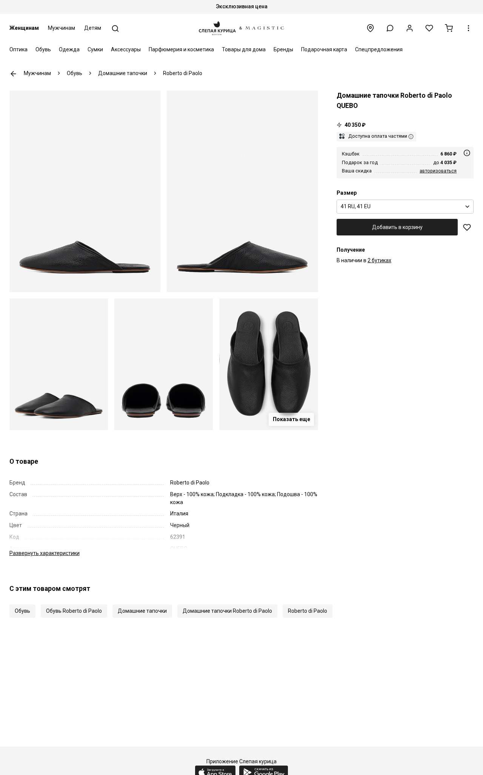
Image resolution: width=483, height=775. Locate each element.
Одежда (69, 49)
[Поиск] (115, 28)
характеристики (44, 553)
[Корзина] (449, 28)
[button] (390, 28)
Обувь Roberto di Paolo (74, 611)
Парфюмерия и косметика (181, 49)
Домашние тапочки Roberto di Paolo (227, 611)
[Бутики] (370, 28)
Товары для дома (244, 49)
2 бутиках (379, 260)
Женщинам (24, 28)
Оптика (18, 49)
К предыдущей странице (13, 74)
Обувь (43, 49)
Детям (92, 28)
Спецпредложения (379, 49)
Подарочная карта (324, 49)
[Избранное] (429, 28)
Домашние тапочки (142, 611)
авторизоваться (438, 170)
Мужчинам (61, 28)
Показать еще (291, 419)
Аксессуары (126, 49)
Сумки (95, 49)
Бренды (283, 49)
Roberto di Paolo (307, 611)
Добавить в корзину (397, 227)
